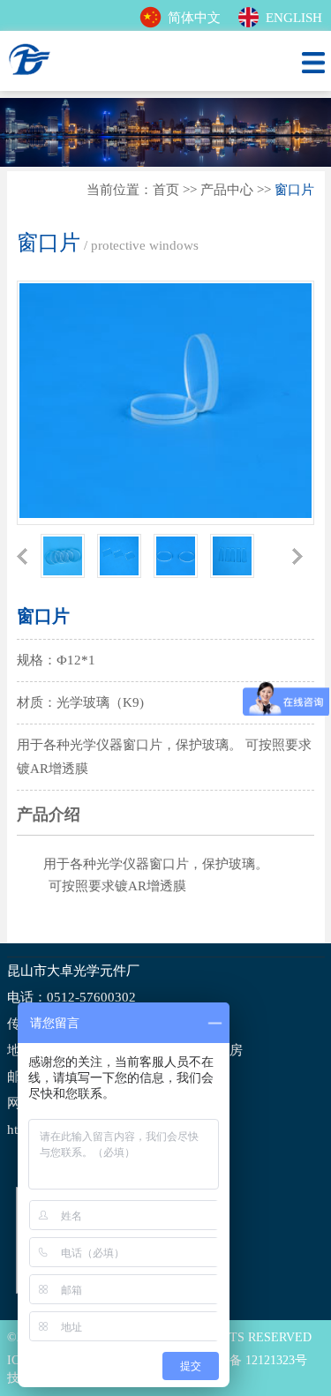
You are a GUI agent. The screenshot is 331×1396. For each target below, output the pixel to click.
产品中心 (226, 190)
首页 (166, 190)
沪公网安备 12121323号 (243, 1360)
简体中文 (194, 18)
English (294, 18)
